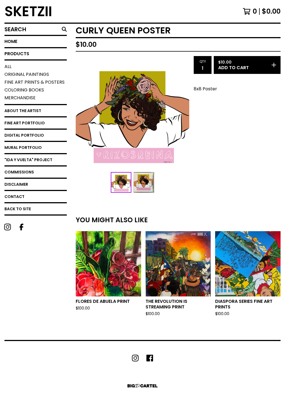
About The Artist (22, 110)
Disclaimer (16, 184)
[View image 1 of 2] (121, 182)
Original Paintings (26, 74)
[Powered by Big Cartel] (142, 386)
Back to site (17, 209)
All (7, 66)
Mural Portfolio (23, 147)
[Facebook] (21, 227)
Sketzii (28, 11)
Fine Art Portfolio (24, 123)
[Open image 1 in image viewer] (132, 113)
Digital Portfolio (24, 135)
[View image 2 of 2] (144, 182)
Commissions (19, 172)
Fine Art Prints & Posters (34, 82)
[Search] (64, 29)
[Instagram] (7, 227)
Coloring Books (24, 90)
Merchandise (20, 98)
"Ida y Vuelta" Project (28, 160)
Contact (14, 196)
